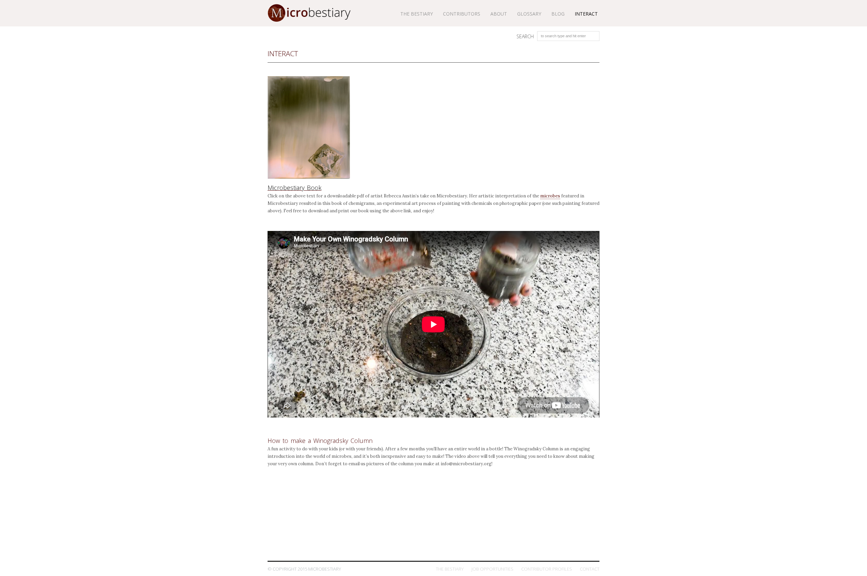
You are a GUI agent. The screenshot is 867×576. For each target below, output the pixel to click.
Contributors (461, 13)
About (498, 13)
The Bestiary (450, 569)
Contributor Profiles (546, 569)
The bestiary (416, 13)
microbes (550, 196)
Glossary (529, 13)
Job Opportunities (492, 569)
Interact (586, 13)
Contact (589, 569)
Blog (558, 13)
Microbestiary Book (294, 188)
